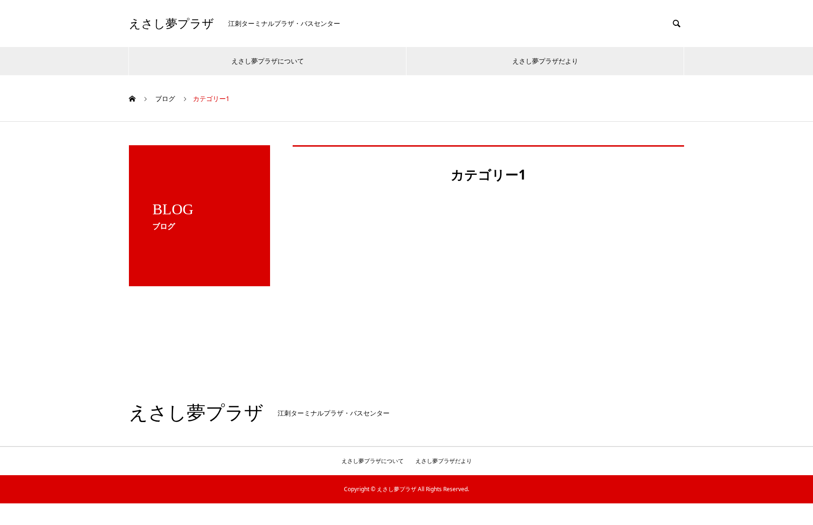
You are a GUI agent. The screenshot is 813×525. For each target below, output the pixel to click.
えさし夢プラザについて (267, 60)
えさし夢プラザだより (545, 60)
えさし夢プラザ (171, 24)
